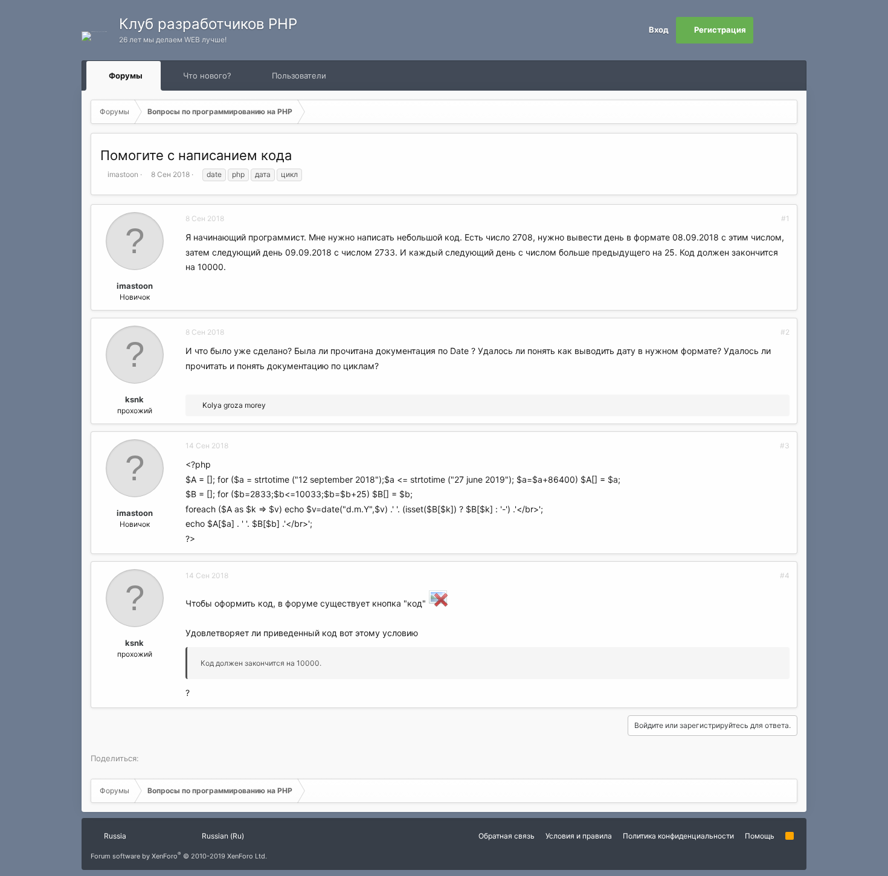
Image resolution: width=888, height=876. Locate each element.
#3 (785, 445)
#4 (785, 575)
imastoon (123, 174)
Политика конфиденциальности (678, 835)
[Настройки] (766, 30)
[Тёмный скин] (793, 30)
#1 (785, 218)
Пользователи (299, 75)
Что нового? (207, 75)
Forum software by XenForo (179, 856)
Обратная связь (506, 835)
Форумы (126, 75)
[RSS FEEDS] (364, 76)
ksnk (134, 399)
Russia (114, 835)
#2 (785, 332)
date (214, 174)
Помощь (759, 835)
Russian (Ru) (222, 835)
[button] (154, 75)
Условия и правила (578, 835)
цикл (289, 174)
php (238, 174)
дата (263, 174)
